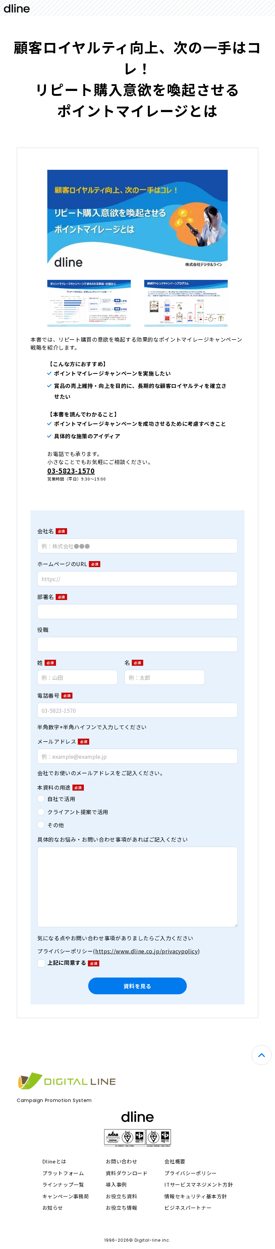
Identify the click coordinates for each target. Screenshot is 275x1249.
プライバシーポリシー (190, 1173)
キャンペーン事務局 (65, 1196)
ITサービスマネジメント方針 (198, 1184)
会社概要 (174, 1161)
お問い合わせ (121, 1161)
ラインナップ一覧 (63, 1184)
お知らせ (52, 1207)
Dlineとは (54, 1161)
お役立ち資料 (121, 1196)
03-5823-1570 (71, 471)
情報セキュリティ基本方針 (195, 1196)
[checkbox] (137, 812)
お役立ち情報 (121, 1207)
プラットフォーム (63, 1173)
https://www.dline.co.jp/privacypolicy (146, 951)
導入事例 (116, 1184)
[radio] (137, 799)
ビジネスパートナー (188, 1207)
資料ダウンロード (127, 1173)
